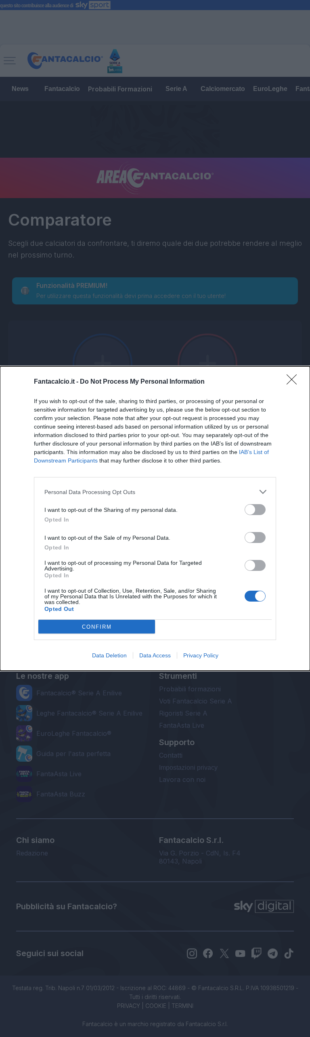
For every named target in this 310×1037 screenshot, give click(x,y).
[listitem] (155, 492)
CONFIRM (97, 627)
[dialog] (155, 518)
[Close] (294, 382)
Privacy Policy (200, 655)
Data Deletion (109, 655)
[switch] (255, 509)
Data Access (155, 655)
